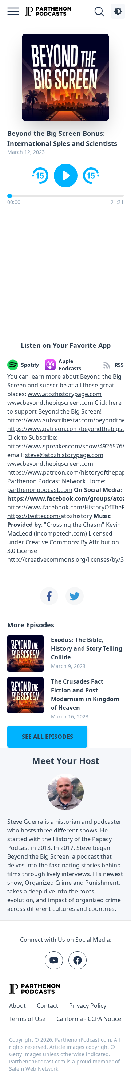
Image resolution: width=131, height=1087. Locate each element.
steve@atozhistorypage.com (64, 455)
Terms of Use (27, 1019)
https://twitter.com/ (34, 516)
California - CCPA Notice (88, 1019)
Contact (47, 1006)
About (17, 1006)
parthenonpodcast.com (39, 490)
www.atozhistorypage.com (65, 394)
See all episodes (47, 737)
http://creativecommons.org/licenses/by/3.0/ (69, 559)
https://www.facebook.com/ (45, 507)
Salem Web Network (33, 1068)
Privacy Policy (87, 1006)
